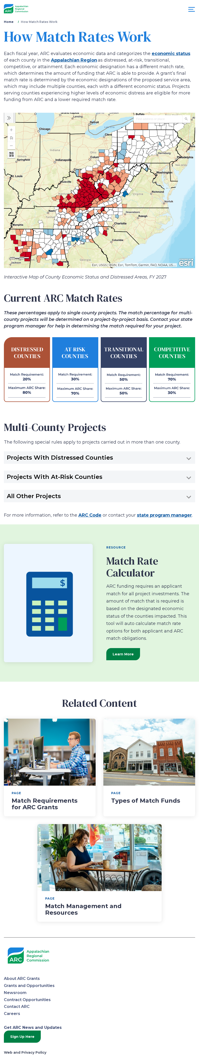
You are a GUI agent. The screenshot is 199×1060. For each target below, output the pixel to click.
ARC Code (89, 515)
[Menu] (191, 10)
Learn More (123, 654)
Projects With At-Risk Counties (54, 476)
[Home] (16, 9)
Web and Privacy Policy (25, 1052)
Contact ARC (17, 1006)
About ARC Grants (22, 978)
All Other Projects (34, 496)
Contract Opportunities (27, 999)
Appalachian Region (74, 60)
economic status (171, 53)
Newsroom (15, 992)
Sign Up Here (22, 1036)
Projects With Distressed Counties (60, 457)
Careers (12, 1013)
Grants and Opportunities (29, 985)
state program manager (164, 515)
